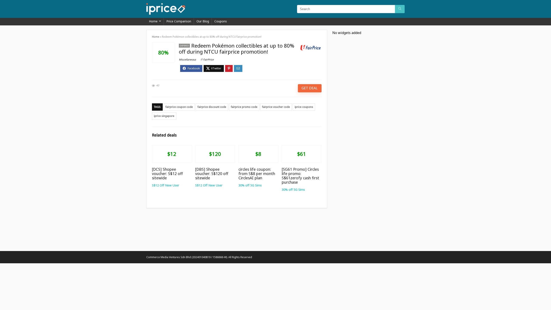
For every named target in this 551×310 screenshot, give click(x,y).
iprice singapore (164, 116)
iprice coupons (304, 107)
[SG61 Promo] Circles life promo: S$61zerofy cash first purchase (300, 176)
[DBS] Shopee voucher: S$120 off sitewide (211, 173)
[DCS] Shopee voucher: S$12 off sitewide (167, 173)
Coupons (220, 21)
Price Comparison (178, 21)
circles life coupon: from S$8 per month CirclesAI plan (256, 173)
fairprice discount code (212, 107)
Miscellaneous (187, 59)
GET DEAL (310, 88)
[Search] (400, 9)
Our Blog (203, 21)
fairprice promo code (244, 107)
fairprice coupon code (179, 107)
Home (153, 21)
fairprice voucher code (276, 107)
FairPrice (208, 59)
